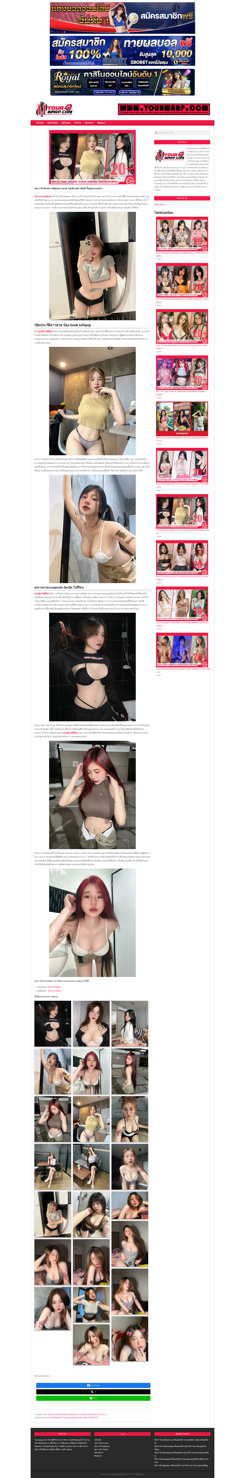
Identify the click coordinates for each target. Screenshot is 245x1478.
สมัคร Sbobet (159, 204)
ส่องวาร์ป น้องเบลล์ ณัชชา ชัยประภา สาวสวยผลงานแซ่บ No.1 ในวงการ (77, 1414)
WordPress (139, 1474)
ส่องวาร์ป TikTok (101, 1449)
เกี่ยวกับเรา (98, 1453)
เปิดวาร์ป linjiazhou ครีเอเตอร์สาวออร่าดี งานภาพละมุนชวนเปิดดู (181, 1465)
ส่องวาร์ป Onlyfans (102, 1446)
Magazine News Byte (119, 1474)
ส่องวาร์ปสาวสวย (101, 1443)
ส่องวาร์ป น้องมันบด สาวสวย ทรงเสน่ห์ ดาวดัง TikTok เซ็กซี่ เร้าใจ (71, 1418)
